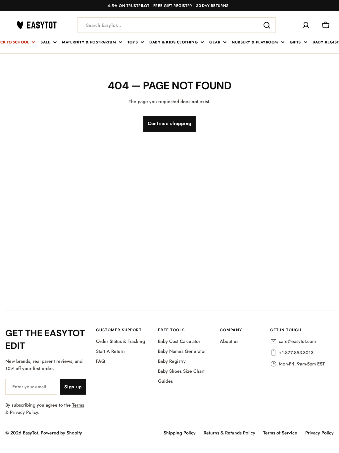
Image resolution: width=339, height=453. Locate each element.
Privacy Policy (24, 412)
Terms (78, 405)
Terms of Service (280, 432)
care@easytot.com (297, 341)
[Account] (306, 25)
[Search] (267, 25)
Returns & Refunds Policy (229, 432)
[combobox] (176, 25)
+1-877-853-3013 (296, 352)
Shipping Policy (180, 432)
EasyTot (30, 432)
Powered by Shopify (61, 432)
